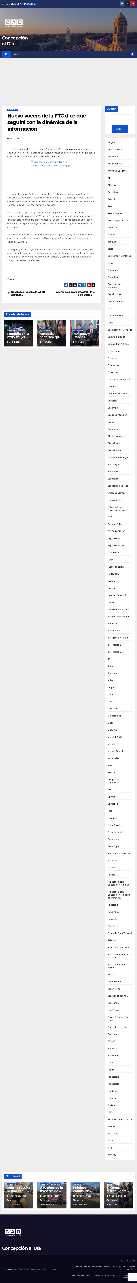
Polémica (112, 860)
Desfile (111, 422)
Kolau (110, 680)
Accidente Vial (115, 163)
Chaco (111, 308)
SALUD (111, 974)
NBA (110, 765)
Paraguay (113, 818)
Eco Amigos (114, 464)
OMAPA (112, 789)
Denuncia (112, 386)
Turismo (112, 1105)
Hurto (111, 602)
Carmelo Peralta (116, 301)
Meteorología (114, 715)
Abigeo (111, 142)
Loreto (111, 701)
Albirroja (112, 185)
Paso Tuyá (113, 846)
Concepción (114, 365)
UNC (110, 1112)
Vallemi (111, 1126)
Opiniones (113, 803)
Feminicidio (113, 552)
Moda (110, 722)
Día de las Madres (117, 436)
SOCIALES (113, 1048)
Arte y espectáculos (118, 220)
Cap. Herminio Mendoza (115, 286)
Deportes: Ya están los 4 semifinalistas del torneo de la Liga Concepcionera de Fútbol (103, 1268)
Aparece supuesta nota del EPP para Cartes (74, 293)
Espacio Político (116, 524)
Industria (112, 623)
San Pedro (113, 1010)
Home (122, 1261)
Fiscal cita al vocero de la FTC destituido (28, 293)
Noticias (112, 772)
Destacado (113, 429)
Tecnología (113, 1076)
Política (111, 874)
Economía (113, 471)
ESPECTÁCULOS (116, 531)
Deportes (112, 400)
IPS (109, 659)
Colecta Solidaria (116, 337)
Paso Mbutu (114, 839)
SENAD (111, 1041)
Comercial (113, 358)
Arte (110, 206)
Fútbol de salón (116, 566)
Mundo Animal (115, 751)
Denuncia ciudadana (118, 393)
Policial (111, 867)
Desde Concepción (117, 415)
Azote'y (112, 234)
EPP (110, 517)
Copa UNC (113, 372)
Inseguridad (114, 630)
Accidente (113, 156)
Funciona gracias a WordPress (15, 1269)
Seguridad (113, 1034)
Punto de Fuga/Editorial (120, 933)
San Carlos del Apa (118, 995)
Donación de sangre (118, 457)
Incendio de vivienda (118, 616)
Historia (112, 581)
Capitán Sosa (114, 294)
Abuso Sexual (115, 149)
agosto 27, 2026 (51, 1196)
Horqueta (112, 588)
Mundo (111, 744)
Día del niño (114, 443)
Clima (110, 322)
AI (109, 178)
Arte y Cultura (115, 213)
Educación (113, 478)
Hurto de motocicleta (119, 609)
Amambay (113, 192)
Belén (110, 248)
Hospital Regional (117, 595)
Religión (112, 940)
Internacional (114, 644)
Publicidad (113, 919)
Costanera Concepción (119, 379)
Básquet (112, 241)
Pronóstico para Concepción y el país (118, 883)
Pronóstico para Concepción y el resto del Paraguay (119, 894)
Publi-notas (113, 912)
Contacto (131, 1261)
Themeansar (50, 1269)
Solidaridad (113, 1055)
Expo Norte (114, 538)
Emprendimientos (116, 493)
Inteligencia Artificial (118, 637)
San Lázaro (114, 1003)
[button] (128, 54)
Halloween (113, 574)
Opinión (111, 796)
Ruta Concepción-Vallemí (117, 966)
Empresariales (115, 500)
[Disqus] (51, 389)
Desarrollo (113, 407)
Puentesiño (113, 926)
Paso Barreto (114, 825)
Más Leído (113, 708)
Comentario (114, 351)
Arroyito (112, 199)
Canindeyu (113, 277)
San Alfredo (114, 988)
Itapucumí (113, 673)
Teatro (111, 1069)
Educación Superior (118, 485)
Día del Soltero (115, 450)
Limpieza (112, 687)
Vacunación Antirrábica (120, 1119)
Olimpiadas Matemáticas (114, 781)
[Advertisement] (68, 78)
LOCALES (113, 694)
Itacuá (111, 666)
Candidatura (114, 270)
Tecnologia (113, 1084)
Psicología (113, 904)
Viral (110, 1147)
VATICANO (113, 1133)
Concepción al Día (21, 1248)
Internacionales (116, 652)
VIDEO (111, 1140)
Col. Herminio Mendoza (120, 329)
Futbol (111, 559)
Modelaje (112, 730)
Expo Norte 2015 (116, 545)
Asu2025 (112, 227)
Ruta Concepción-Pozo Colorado (120, 956)
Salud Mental (114, 981)
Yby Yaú (112, 1154)
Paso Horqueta (115, 832)
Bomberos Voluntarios (119, 256)
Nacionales (13, 110)
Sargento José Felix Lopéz (118, 1018)
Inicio (17, 54)
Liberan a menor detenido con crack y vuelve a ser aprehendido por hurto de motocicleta (103, 1276)
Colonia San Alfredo (118, 344)
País (110, 811)
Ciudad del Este (115, 315)
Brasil (110, 263)
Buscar (111, 108)
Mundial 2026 (115, 737)
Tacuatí (111, 1062)
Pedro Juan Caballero (119, 853)
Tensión (112, 1098)
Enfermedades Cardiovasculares (116, 508)
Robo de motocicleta (118, 947)
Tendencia (113, 1091)
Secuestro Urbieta (117, 1027)
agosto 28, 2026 (17, 1196)
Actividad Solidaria (117, 170)
